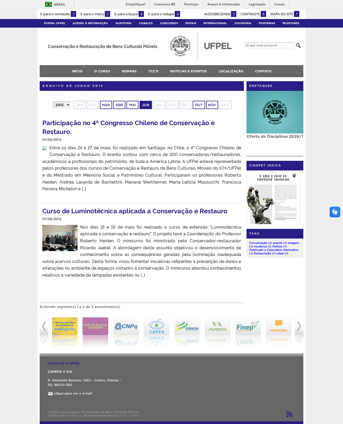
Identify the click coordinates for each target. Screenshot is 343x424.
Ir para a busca (128, 14)
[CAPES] (156, 332)
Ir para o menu (94, 14)
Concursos (169, 23)
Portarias (267, 23)
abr (119, 105)
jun (145, 105)
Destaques (261, 85)
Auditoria (123, 23)
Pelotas (279, 246)
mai (132, 105)
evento (280, 242)
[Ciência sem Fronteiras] (187, 332)
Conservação (260, 242)
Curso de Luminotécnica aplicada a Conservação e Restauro (135, 210)
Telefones (290, 23)
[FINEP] (248, 332)
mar (106, 105)
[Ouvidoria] (279, 332)
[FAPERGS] (217, 332)
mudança (262, 246)
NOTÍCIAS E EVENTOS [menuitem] (188, 71)
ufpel (282, 253)
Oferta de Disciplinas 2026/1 (275, 136)
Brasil (59, 4)
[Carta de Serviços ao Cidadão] (95, 332)
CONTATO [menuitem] (263, 71)
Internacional (215, 23)
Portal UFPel (54, 23)
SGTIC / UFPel (128, 415)
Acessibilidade (219, 14)
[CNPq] (126, 332)
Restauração (265, 253)
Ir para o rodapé (163, 14)
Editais (190, 23)
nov (212, 105)
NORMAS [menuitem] (129, 71)
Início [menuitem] (77, 71)
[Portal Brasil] (65, 332)
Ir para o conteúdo (57, 14)
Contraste (252, 14)
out (199, 105)
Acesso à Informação (90, 23)
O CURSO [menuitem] (102, 71)
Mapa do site (284, 14)
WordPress (73, 415)
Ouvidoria (242, 23)
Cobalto (146, 23)
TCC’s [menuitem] (153, 71)
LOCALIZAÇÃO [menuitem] (231, 71)
